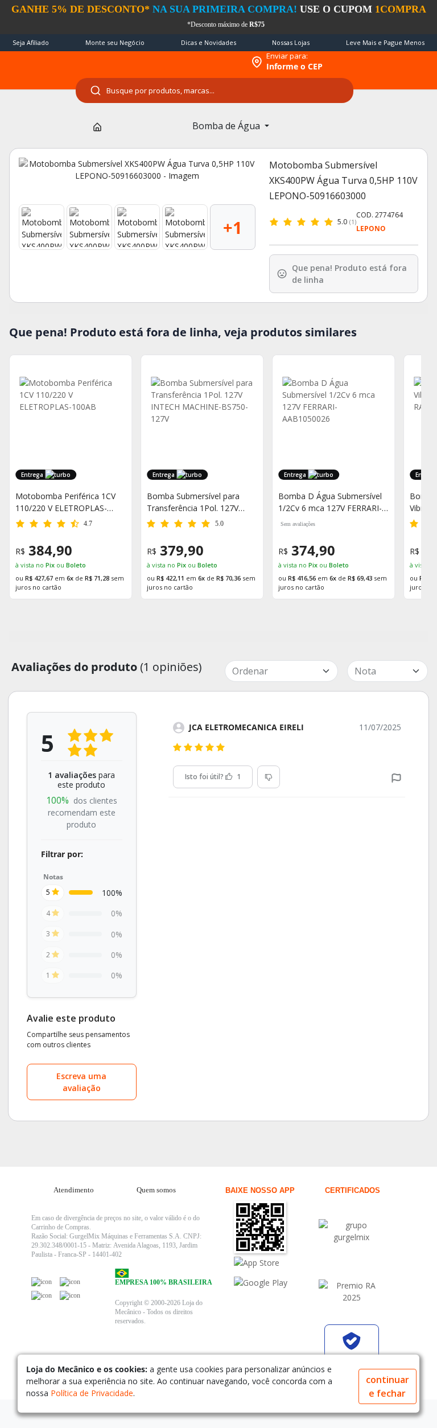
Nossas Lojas (291, 42)
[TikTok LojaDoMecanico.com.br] (70, 1295)
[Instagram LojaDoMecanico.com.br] (41, 1295)
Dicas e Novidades (208, 42)
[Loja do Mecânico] (170, 62)
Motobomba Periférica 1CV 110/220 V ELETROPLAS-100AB (60, 502)
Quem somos (156, 1190)
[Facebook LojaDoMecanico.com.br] (41, 1281)
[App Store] (274, 1263)
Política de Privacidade (92, 1393)
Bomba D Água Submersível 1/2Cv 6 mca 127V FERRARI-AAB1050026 (325, 502)
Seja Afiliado (31, 42)
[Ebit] (352, 1231)
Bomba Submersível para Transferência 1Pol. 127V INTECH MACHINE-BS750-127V (190, 502)
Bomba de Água (227, 126)
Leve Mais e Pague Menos (385, 42)
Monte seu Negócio (115, 42)
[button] (396, 777)
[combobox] (214, 90)
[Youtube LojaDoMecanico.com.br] (70, 1281)
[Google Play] (274, 1283)
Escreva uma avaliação (81, 1082)
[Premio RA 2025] (352, 1291)
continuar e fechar (387, 1386)
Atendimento (73, 1190)
